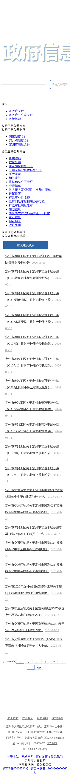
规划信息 (15, 209)
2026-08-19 (39, 262)
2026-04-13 (52, 614)
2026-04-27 (55, 496)
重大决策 (15, 174)
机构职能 (15, 158)
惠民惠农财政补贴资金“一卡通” (29, 213)
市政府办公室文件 (21, 114)
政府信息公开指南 (13, 125)
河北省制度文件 (19, 140)
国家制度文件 (18, 136)
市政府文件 (16, 111)
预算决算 (15, 178)
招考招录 (15, 221)
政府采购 (15, 225)
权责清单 (15, 185)
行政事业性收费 (19, 197)
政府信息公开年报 (13, 232)
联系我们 (57, 756)
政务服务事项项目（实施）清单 (30, 189)
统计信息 (15, 217)
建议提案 (15, 193)
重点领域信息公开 (21, 166)
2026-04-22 (53, 534)
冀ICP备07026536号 (15, 768)
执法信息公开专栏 (21, 181)
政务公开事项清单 (13, 235)
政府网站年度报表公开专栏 (27, 201)
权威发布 (15, 162)
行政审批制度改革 (21, 205)
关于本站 (13, 756)
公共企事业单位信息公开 (25, 170)
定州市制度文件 (19, 144)
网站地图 (42, 756)
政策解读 (15, 118)
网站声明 (27, 756)
